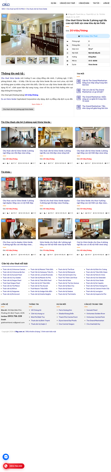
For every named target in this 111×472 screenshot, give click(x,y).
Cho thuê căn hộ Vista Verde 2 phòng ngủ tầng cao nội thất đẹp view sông (92, 152)
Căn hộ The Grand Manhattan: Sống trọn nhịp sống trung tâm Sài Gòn (94, 83)
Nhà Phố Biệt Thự (38, 317)
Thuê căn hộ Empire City (67, 275)
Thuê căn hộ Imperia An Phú (96, 294)
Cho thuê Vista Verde (10, 78)
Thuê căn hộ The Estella (67, 294)
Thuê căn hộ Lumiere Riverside (41, 275)
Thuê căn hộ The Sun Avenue (68, 283)
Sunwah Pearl (92, 310)
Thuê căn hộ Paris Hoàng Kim (96, 286)
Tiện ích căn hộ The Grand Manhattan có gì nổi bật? (93, 91)
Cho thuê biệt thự (93, 324)
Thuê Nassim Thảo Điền (39, 289)
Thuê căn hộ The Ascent (39, 286)
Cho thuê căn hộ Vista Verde (36, 9)
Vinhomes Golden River (96, 314)
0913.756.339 (16, 466)
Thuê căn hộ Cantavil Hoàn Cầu (97, 289)
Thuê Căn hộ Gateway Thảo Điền (42, 272)
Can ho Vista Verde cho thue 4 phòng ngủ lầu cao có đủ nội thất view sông (92, 243)
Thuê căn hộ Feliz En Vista (95, 275)
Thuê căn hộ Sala (64, 280)
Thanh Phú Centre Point (68, 317)
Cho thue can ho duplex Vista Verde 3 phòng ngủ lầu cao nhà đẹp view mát (18, 243)
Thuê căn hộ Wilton (10, 289)
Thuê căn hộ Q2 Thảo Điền (40, 283)
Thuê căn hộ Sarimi (65, 289)
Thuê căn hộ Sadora (65, 291)
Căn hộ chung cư (37, 314)
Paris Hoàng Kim (65, 310)
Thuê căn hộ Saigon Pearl (12, 280)
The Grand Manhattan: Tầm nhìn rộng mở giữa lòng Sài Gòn (95, 107)
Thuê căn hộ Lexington (94, 291)
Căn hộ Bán (84, 3)
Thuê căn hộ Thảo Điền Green (96, 272)
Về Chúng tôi (36, 310)
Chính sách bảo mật (48, 332)
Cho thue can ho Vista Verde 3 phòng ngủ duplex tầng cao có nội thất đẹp (18, 202)
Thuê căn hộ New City (66, 286)
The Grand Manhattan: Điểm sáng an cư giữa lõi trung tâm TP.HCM (94, 99)
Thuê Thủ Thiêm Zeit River (67, 278)
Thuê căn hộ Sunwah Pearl (12, 275)
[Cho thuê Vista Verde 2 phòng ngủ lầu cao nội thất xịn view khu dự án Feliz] (51, 34)
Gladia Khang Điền (66, 314)
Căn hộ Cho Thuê (67, 3)
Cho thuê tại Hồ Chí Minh (16, 9)
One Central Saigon (66, 324)
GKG (3, 9)
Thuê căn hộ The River (66, 269)
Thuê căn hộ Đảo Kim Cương (96, 269)
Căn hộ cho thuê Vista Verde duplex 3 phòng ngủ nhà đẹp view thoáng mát (55, 202)
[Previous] (5, 34)
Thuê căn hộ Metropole (66, 272)
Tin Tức (96, 3)
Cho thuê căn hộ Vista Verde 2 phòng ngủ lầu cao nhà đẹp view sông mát (55, 152)
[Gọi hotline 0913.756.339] (6, 466)
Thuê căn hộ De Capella (94, 283)
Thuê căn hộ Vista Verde (95, 280)
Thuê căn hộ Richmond (11, 294)
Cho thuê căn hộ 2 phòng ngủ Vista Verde (18, 109)
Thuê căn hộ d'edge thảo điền (41, 291)
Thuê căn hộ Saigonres (11, 291)
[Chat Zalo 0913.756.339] (6, 457)
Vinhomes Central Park (96, 317)
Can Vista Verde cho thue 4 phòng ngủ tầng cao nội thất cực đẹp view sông (92, 202)
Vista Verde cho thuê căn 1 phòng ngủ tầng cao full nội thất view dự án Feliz (55, 243)
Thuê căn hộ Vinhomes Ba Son (14, 272)
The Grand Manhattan (95, 320)
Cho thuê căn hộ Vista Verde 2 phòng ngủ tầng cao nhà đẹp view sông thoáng (18, 152)
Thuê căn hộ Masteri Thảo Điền (41, 269)
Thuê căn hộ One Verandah (96, 278)
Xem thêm (36, 104)
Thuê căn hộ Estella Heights (40, 294)
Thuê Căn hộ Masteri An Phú (40, 278)
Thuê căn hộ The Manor (11, 286)
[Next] (60, 34)
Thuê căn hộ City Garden (12, 278)
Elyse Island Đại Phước (68, 320)
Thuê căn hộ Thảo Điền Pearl (40, 280)
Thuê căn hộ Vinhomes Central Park (15, 269)
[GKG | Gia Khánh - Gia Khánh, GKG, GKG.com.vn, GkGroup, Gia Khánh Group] (6, 3)
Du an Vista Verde (8, 99)
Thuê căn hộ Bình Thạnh (40, 320)
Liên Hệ (106, 3)
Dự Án (53, 3)
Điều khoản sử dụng (33, 332)
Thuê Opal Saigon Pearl (11, 283)
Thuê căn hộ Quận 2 (39, 324)
